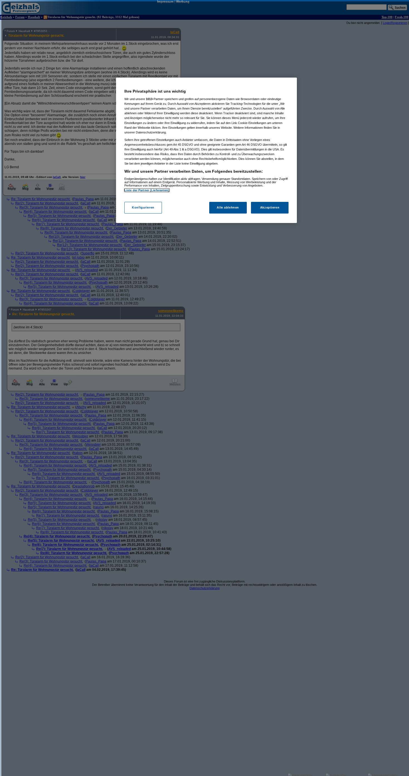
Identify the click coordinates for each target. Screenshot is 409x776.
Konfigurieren (143, 207)
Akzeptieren (269, 207)
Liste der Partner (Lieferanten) (146, 190)
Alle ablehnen (228, 207)
